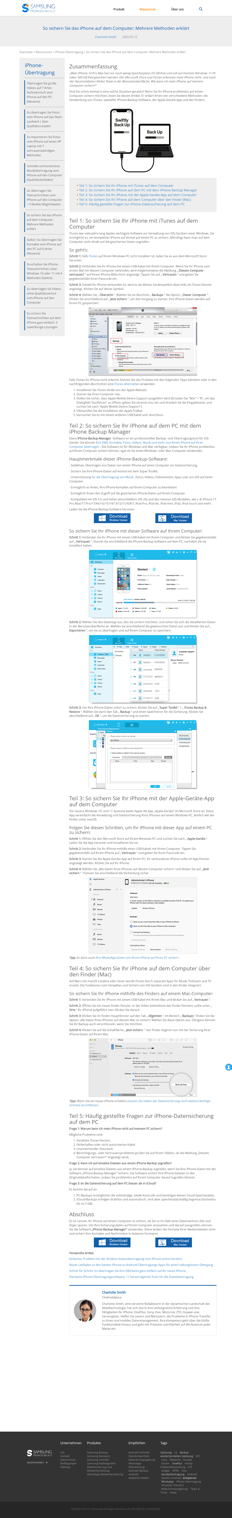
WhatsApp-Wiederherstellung (105, 1474)
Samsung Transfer (98, 1459)
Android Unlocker (139, 1452)
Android (192, 1474)
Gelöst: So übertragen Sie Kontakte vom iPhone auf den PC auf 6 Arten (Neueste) (44, 246)
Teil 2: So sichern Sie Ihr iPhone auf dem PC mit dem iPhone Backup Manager (138, 190)
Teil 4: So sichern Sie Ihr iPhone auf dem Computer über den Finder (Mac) (135, 199)
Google (165, 1470)
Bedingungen (68, 1463)
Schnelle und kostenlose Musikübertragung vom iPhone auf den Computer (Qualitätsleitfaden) (44, 173)
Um (62, 1452)
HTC (198, 1456)
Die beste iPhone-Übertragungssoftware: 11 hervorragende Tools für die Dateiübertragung (131, 1277)
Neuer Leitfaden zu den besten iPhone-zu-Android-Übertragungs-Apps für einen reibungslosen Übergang (141, 1265)
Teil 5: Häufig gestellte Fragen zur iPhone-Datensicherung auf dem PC (132, 204)
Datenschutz (68, 1459)
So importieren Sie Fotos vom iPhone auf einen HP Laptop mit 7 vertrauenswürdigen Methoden (44, 146)
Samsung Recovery (98, 1456)
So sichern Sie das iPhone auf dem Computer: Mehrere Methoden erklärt (44, 222)
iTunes (93, 256)
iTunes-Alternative (126, 384)
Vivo (184, 1470)
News (173, 1492)
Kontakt (65, 1456)
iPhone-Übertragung (69, 52)
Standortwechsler (139, 1456)
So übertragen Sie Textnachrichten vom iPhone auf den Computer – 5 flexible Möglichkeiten (44, 197)
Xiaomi (165, 1463)
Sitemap (65, 1467)
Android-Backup (138, 1470)
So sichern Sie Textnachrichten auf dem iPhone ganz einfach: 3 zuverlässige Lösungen (44, 320)
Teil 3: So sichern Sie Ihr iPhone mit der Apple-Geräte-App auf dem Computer (137, 195)
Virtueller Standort (172, 1485)
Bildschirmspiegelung (142, 1459)
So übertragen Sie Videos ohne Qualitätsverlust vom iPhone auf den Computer (44, 295)
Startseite (26, 52)
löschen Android (171, 1478)
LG (175, 1452)
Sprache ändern (35, 1462)
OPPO (175, 1470)
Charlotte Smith (106, 37)
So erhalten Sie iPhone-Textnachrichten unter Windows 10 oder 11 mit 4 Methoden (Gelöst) (44, 271)
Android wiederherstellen (139, 1476)
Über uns (177, 9)
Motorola (175, 1459)
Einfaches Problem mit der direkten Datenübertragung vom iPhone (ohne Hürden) (125, 1259)
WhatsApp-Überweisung (137, 1465)
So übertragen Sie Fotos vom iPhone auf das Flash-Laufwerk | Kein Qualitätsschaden (45, 119)
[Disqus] (143, 1385)
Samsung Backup (97, 1452)
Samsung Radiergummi (101, 1463)
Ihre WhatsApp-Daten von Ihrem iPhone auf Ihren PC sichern (136, 958)
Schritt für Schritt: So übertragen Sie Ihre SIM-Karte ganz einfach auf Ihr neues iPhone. (127, 1271)
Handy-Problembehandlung (176, 1465)
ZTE (190, 1467)
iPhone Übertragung (188, 1481)
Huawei (187, 1459)
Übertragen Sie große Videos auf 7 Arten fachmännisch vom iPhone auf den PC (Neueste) (41, 92)
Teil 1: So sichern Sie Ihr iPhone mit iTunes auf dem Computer (126, 185)
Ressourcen (148, 9)
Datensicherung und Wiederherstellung (99, 1468)
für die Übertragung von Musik (112, 477)
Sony (164, 1459)
